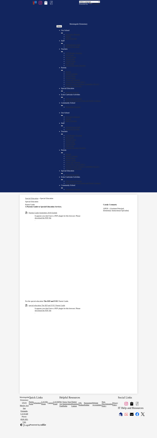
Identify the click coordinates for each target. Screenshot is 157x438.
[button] (62, 115)
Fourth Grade (70, 61)
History (68, 37)
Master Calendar (72, 74)
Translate (96, 4)
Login (25, 425)
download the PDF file (43, 218)
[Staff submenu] (62, 43)
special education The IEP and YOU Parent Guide (47, 305)
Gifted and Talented (73, 80)
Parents (68, 72)
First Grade (70, 55)
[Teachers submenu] (62, 51)
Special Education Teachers (76, 66)
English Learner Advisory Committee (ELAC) (82, 84)
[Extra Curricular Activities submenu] (62, 97)
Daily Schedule (71, 39)
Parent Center (71, 78)
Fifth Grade (70, 63)
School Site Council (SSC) (75, 82)
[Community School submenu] (62, 105)
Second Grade (71, 57)
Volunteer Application (73, 86)
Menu (59, 26)
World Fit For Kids (72, 47)
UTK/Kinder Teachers (74, 53)
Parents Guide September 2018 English (43, 213)
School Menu (70, 76)
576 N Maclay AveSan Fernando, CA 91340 (24, 408)
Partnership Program (73, 107)
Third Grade (70, 59)
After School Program (74, 99)
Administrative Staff (73, 45)
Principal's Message (73, 34)
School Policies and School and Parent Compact (83, 101)
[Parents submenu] (62, 70)
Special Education (72, 92)
